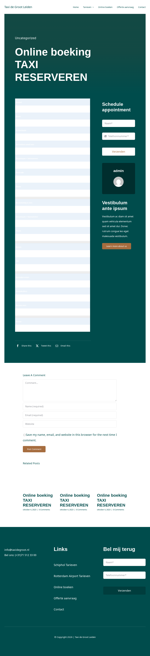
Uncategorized (25, 38)
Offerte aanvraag (65, 598)
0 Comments (44, 509)
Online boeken (63, 587)
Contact (59, 609)
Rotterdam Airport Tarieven (72, 576)
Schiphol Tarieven (65, 565)
